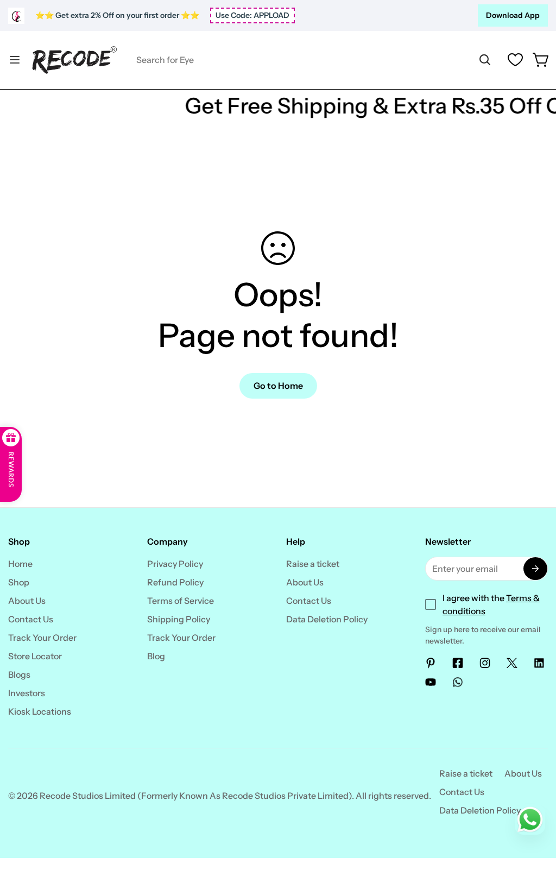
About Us (27, 600)
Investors (26, 693)
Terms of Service (180, 600)
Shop (18, 582)
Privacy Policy (175, 563)
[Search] (485, 60)
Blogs (19, 674)
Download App (513, 15)
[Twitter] (512, 663)
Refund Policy (175, 582)
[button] (541, 59)
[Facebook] (457, 663)
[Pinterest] (430, 663)
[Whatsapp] (457, 682)
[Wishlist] (515, 59)
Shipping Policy (178, 619)
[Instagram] (484, 663)
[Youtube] (430, 682)
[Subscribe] (535, 568)
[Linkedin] (539, 663)
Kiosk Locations (39, 711)
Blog (156, 656)
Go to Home (278, 385)
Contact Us (30, 619)
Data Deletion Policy (327, 619)
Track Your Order (42, 637)
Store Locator (35, 656)
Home (20, 563)
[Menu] (14, 59)
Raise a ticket (312, 563)
